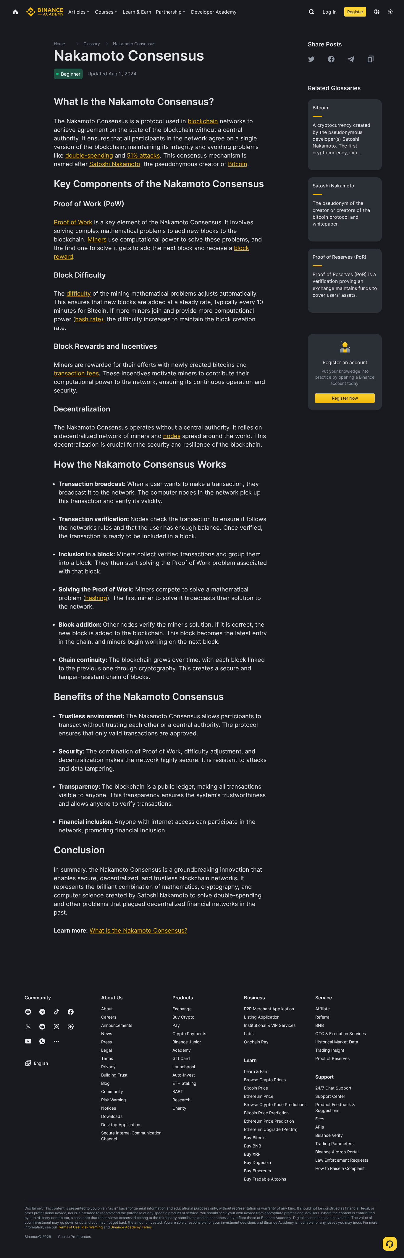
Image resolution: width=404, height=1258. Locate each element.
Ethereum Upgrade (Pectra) (271, 1129)
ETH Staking (184, 1083)
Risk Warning (113, 1099)
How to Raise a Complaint (340, 1168)
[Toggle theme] (390, 12)
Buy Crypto (183, 1016)
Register (355, 11)
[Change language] (377, 12)
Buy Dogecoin (257, 1162)
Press (106, 1041)
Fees (319, 1118)
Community (112, 1091)
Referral (322, 1016)
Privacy (108, 1066)
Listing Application (261, 1016)
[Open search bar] (309, 12)
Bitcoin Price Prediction (266, 1112)
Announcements (116, 1025)
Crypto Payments (189, 1033)
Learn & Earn (256, 1071)
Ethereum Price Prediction (269, 1121)
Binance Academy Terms (131, 1227)
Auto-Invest (183, 1074)
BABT (177, 1091)
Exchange (182, 1008)
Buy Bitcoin (255, 1137)
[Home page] (45, 12)
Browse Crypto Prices (265, 1079)
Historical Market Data (336, 1041)
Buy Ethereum (257, 1170)
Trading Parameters (334, 1143)
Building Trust (114, 1074)
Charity (179, 1108)
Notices (108, 1108)
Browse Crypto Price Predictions (275, 1104)
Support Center (330, 1096)
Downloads (111, 1116)
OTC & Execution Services (340, 1033)
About (107, 1008)
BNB (319, 1025)
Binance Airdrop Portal (336, 1151)
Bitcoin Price (256, 1087)
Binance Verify (329, 1135)
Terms (107, 1058)
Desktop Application (120, 1124)
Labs (248, 1033)
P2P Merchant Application (269, 1008)
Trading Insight (329, 1050)
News (106, 1033)
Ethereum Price (258, 1096)
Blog (105, 1083)
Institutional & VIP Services (269, 1025)
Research (181, 1099)
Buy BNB (252, 1145)
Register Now (345, 398)
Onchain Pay (256, 1041)
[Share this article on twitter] (311, 59)
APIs (319, 1126)
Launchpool (183, 1066)
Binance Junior (186, 1041)
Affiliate (322, 1008)
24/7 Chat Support (333, 1087)
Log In (330, 12)
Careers (108, 1016)
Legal (106, 1050)
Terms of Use (69, 1227)
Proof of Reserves (332, 1058)
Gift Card (181, 1058)
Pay (176, 1025)
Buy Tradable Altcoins (265, 1178)
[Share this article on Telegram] (350, 59)
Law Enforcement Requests (341, 1160)
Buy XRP (252, 1154)
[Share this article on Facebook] (331, 59)
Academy (181, 1050)
